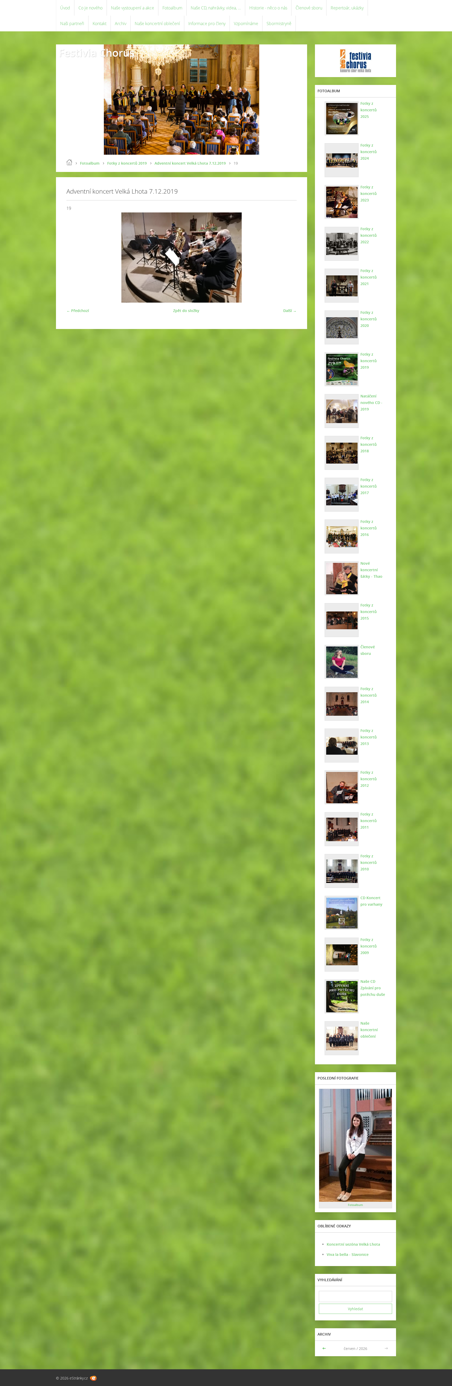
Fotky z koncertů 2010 (368, 862)
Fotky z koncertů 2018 (368, 444)
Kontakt (99, 23)
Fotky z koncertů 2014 (368, 695)
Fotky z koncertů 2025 (368, 110)
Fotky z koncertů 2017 (368, 486)
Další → (290, 310)
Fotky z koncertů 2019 (127, 163)
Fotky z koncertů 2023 (368, 193)
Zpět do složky (186, 310)
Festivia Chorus (96, 52)
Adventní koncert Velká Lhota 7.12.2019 (190, 163)
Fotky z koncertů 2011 (368, 821)
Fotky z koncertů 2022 (368, 235)
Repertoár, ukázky (347, 8)
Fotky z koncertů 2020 (368, 319)
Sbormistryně (279, 23)
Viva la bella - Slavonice (348, 1254)
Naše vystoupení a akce (132, 8)
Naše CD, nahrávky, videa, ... (216, 8)
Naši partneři (72, 23)
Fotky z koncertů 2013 (368, 737)
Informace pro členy (206, 23)
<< (325, 1348)
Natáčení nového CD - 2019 (371, 403)
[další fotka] (288, 257)
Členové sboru (309, 8)
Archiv (120, 23)
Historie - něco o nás (268, 8)
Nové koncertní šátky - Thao (371, 570)
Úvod (65, 8)
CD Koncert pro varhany (371, 901)
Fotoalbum (172, 8)
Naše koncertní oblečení (157, 23)
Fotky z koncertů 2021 (368, 277)
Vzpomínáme (246, 23)
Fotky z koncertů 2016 (368, 528)
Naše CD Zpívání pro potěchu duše (372, 988)
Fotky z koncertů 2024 (368, 152)
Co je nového (90, 8)
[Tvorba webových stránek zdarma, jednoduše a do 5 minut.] (93, 1378)
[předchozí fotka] (75, 257)
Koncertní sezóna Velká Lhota (353, 1244)
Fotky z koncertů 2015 (368, 612)
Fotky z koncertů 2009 (368, 946)
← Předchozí (77, 310)
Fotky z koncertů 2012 (368, 779)
